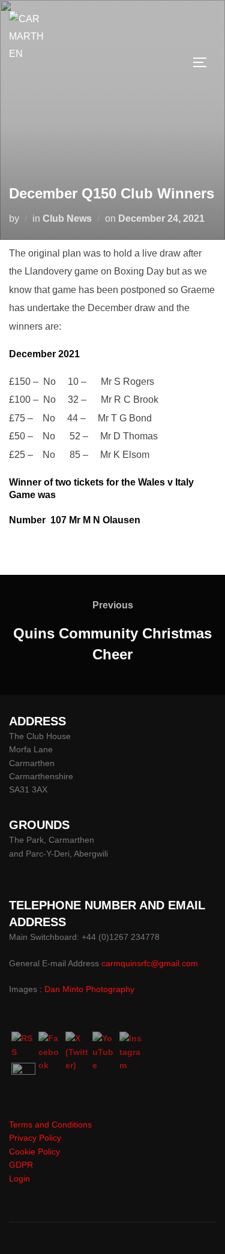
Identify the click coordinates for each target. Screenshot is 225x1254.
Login (19, 1178)
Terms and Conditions (50, 1124)
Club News (67, 218)
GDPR (21, 1164)
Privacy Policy (35, 1138)
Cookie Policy (34, 1151)
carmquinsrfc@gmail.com (149, 963)
